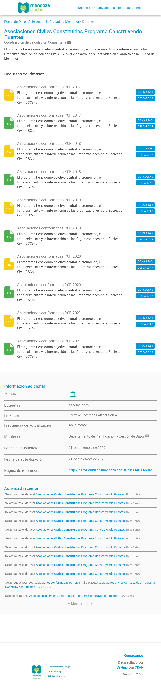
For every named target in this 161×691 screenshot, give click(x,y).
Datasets (84, 7)
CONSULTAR (145, 92)
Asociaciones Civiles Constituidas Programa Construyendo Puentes (80, 494)
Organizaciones (103, 7)
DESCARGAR (145, 98)
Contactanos (133, 655)
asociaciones (79, 405)
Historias (123, 7)
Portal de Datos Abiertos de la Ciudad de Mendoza (41, 21)
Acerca (137, 7)
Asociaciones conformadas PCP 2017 (57, 582)
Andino (122, 667)
